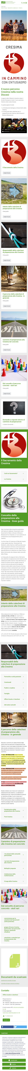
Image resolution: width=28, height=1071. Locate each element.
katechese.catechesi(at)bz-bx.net (11, 1013)
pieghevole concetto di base (8, 980)
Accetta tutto (14, 1060)
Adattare (14, 1068)
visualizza (6, 1020)
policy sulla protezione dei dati (13, 1053)
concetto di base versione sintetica (10, 983)
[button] (3, 26)
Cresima (20, 8)
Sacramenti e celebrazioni (13, 8)
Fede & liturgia (4, 8)
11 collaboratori (9, 1016)
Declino (14, 1064)
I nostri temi (4, 1033)
